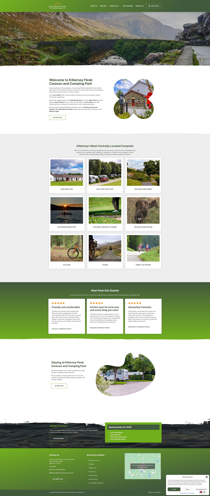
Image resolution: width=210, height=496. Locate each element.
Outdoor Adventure (66, 227)
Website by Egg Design (154, 492)
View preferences (201, 489)
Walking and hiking (143, 189)
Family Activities (143, 265)
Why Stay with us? (104, 189)
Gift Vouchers (128, 6)
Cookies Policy (183, 493)
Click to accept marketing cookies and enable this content (142, 466)
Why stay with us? (94, 460)
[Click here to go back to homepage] (57, 6)
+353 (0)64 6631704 (58, 469)
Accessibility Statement (96, 483)
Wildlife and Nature (143, 227)
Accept (174, 489)
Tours (105, 265)
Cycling (66, 265)
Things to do (113, 6)
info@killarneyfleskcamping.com (63, 473)
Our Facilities (67, 189)
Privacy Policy (191, 493)
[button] (207, 477)
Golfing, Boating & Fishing (105, 227)
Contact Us (140, 6)
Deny (187, 489)
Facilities (103, 6)
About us (94, 6)
